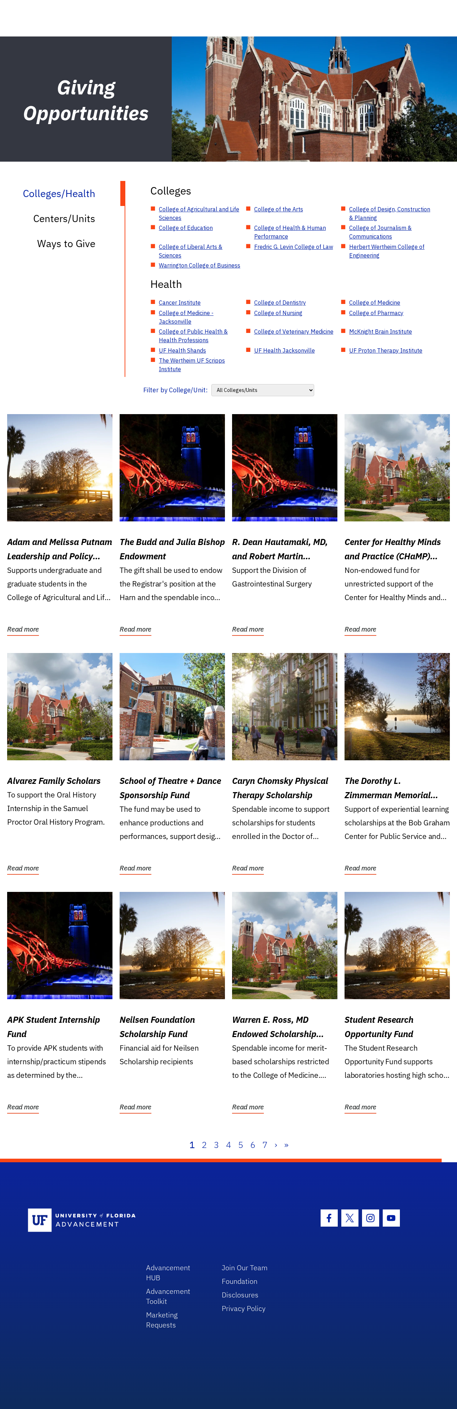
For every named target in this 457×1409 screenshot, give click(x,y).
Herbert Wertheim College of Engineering (387, 251)
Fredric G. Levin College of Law (293, 246)
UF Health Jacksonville (284, 350)
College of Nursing (278, 312)
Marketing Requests (162, 1320)
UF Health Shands (182, 350)
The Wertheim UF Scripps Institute (192, 365)
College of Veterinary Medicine (293, 331)
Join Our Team (245, 1267)
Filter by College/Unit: (175, 390)
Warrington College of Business (199, 265)
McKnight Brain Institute (380, 331)
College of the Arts (278, 209)
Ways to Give (66, 243)
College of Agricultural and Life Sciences (199, 213)
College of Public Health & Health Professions (193, 336)
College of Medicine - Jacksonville (186, 317)
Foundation (239, 1281)
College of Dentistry (280, 302)
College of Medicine (374, 302)
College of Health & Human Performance (290, 232)
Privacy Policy (244, 1308)
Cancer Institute (180, 302)
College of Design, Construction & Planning (389, 213)
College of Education (186, 227)
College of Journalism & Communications (380, 232)
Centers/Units (64, 218)
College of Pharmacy (376, 312)
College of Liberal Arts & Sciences (190, 251)
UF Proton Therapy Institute (385, 350)
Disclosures (240, 1295)
